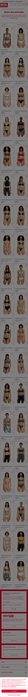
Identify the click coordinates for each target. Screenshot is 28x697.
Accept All (14, 691)
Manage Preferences (16, 685)
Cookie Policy (13, 686)
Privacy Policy (5, 686)
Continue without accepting (14, 694)
